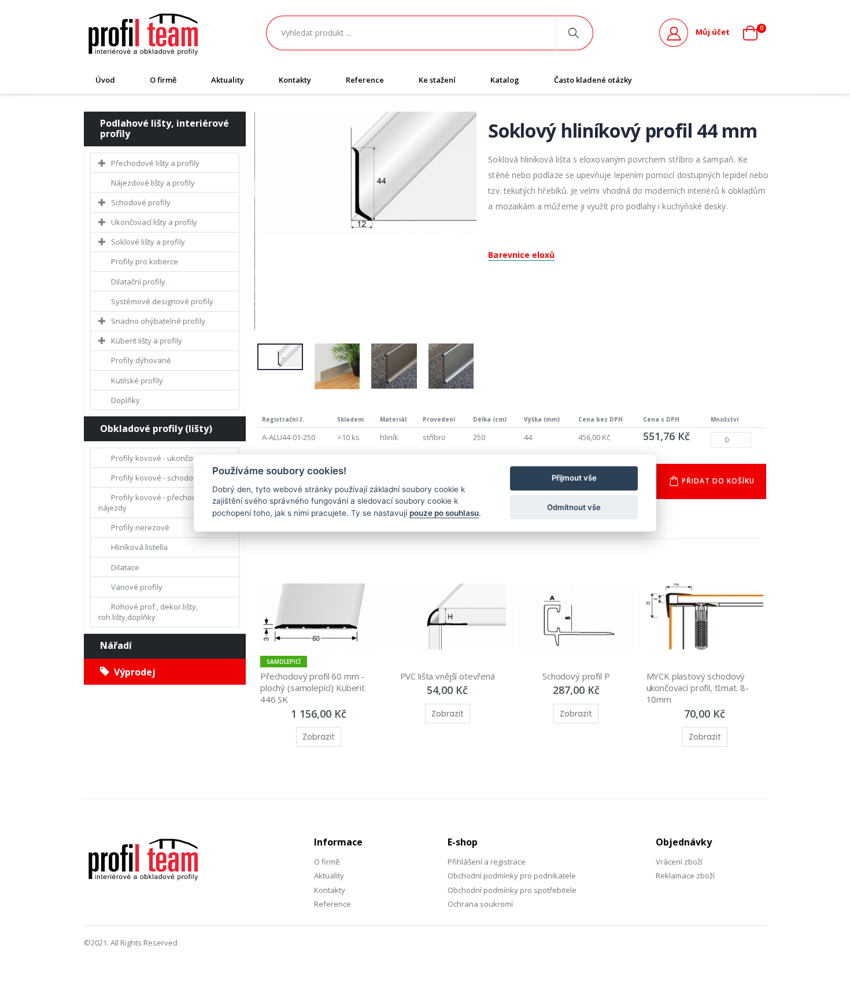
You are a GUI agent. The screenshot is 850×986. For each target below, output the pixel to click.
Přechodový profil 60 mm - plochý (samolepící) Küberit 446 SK (313, 688)
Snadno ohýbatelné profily (158, 321)
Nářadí (116, 645)
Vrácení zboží (679, 861)
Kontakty (295, 80)
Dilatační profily (138, 281)
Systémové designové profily (162, 301)
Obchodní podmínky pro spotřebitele (512, 890)
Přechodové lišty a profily (155, 163)
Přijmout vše (574, 478)
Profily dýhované (141, 360)
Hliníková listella (139, 547)
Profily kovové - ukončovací (159, 458)
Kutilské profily (137, 380)
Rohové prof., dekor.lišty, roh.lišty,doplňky (148, 611)
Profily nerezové (140, 527)
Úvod (105, 80)
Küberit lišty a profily (146, 340)
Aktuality (227, 80)
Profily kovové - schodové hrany (167, 477)
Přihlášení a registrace (487, 861)
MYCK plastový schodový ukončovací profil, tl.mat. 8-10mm (697, 688)
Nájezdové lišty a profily (153, 183)
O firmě (163, 80)
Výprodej (132, 672)
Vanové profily (136, 587)
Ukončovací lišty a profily (154, 222)
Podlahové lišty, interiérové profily (164, 128)
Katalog (504, 80)
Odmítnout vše (574, 507)
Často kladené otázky (593, 80)
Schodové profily (141, 202)
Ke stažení (437, 80)
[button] (754, 33)
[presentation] (248, 223)
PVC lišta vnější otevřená (447, 676)
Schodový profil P (575, 676)
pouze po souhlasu (444, 513)
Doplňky (125, 400)
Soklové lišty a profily (148, 242)
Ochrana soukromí (480, 904)
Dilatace (125, 567)
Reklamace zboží (685, 875)
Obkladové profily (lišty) (156, 428)
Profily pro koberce (144, 261)
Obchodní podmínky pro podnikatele (512, 875)
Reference (365, 80)
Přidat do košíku (718, 481)
